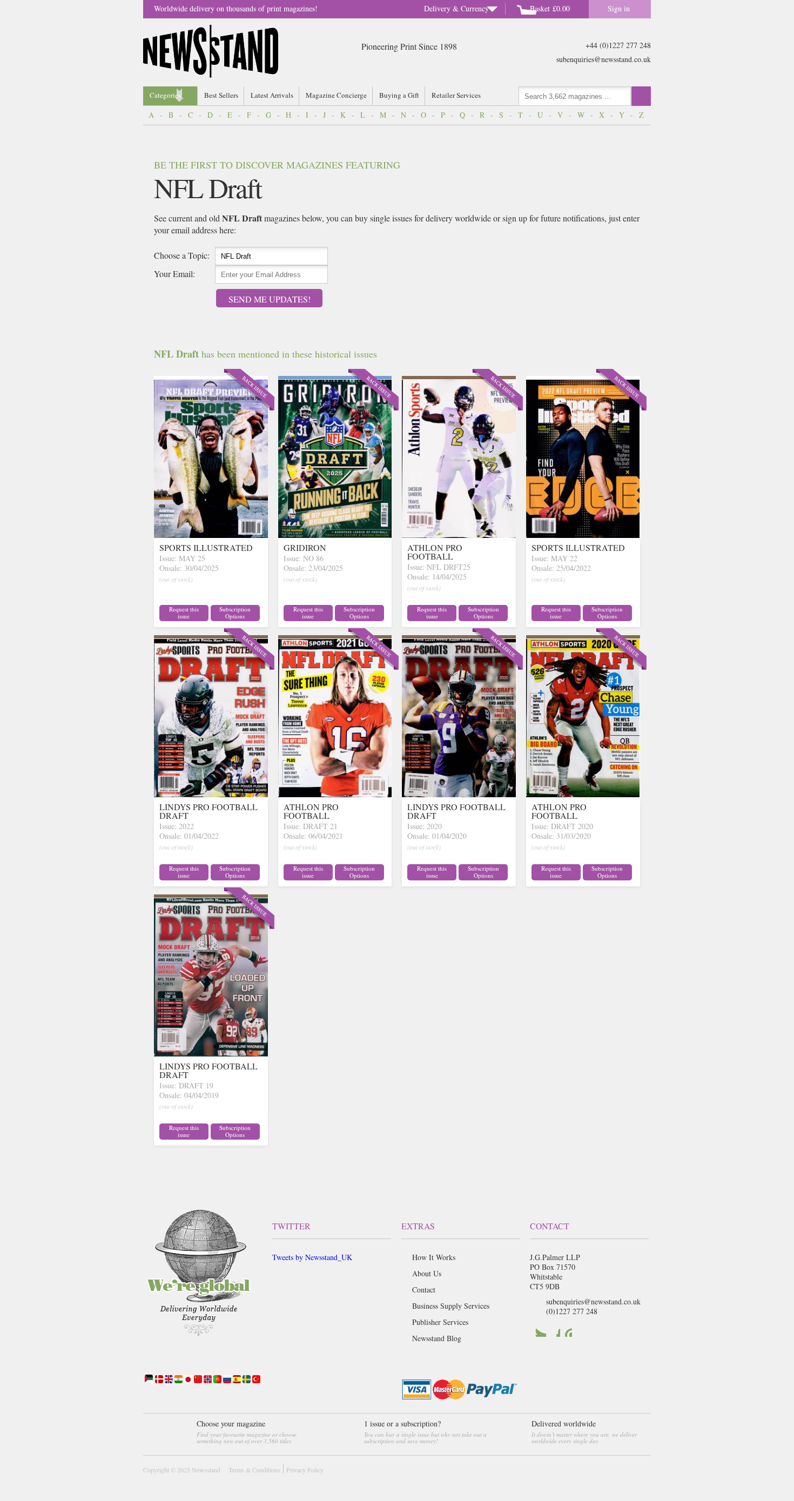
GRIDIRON (305, 547)
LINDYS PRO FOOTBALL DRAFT (208, 811)
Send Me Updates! (269, 299)
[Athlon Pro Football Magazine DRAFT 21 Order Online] (335, 793)
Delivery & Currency (456, 8)
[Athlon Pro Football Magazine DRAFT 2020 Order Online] (583, 793)
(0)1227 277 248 (571, 1311)
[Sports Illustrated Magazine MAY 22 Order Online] (583, 534)
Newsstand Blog (436, 1338)
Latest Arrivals (272, 95)
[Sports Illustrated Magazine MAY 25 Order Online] (211, 534)
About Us (426, 1273)
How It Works (433, 1257)
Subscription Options (235, 612)
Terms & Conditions (254, 1469)
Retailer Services (456, 95)
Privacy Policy (305, 1469)
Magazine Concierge (336, 95)
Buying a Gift (399, 95)
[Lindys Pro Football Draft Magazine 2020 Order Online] (459, 793)
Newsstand (206, 1469)
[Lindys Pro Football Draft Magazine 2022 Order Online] (211, 793)
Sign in (619, 8)
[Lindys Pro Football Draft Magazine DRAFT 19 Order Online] (211, 1053)
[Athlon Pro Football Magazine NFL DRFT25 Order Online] (459, 534)
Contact (423, 1289)
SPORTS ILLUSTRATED (206, 547)
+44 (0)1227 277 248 (618, 45)
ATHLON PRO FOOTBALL (434, 552)
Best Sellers (221, 95)
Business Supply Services (450, 1306)
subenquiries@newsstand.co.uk (603, 59)
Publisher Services (440, 1322)
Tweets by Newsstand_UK (312, 1257)
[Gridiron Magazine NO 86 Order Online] (335, 534)
